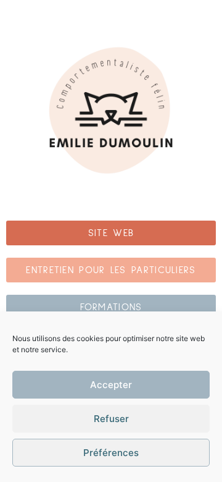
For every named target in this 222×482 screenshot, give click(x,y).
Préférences (111, 453)
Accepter (111, 385)
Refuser (111, 419)
